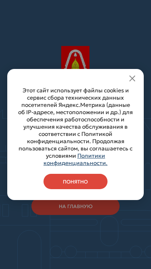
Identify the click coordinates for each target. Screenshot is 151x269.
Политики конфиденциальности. (75, 159)
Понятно (75, 182)
